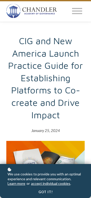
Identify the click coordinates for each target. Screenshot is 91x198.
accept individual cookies (50, 183)
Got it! (45, 192)
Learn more (16, 183)
